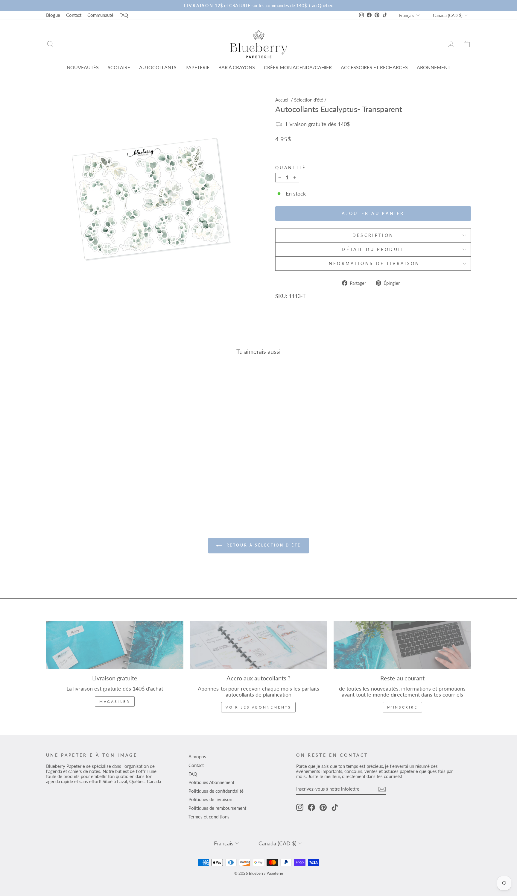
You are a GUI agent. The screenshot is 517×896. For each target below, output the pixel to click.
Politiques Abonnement (211, 782)
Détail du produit (373, 249)
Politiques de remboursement (217, 808)
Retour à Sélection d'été (262, 545)
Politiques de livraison (210, 799)
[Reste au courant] (402, 645)
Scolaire (119, 67)
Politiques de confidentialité (216, 791)
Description (373, 235)
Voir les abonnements (258, 707)
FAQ (123, 15)
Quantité (290, 167)
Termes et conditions (208, 816)
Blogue (53, 15)
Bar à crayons (236, 67)
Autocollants (158, 67)
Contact (73, 15)
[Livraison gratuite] (114, 645)
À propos (197, 756)
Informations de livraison (373, 263)
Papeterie (197, 67)
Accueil (282, 99)
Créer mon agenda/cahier (298, 67)
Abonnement (433, 67)
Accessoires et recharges (374, 67)
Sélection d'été (308, 99)
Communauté (100, 15)
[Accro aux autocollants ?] (258, 645)
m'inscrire (402, 707)
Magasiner (114, 701)
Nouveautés (83, 67)
